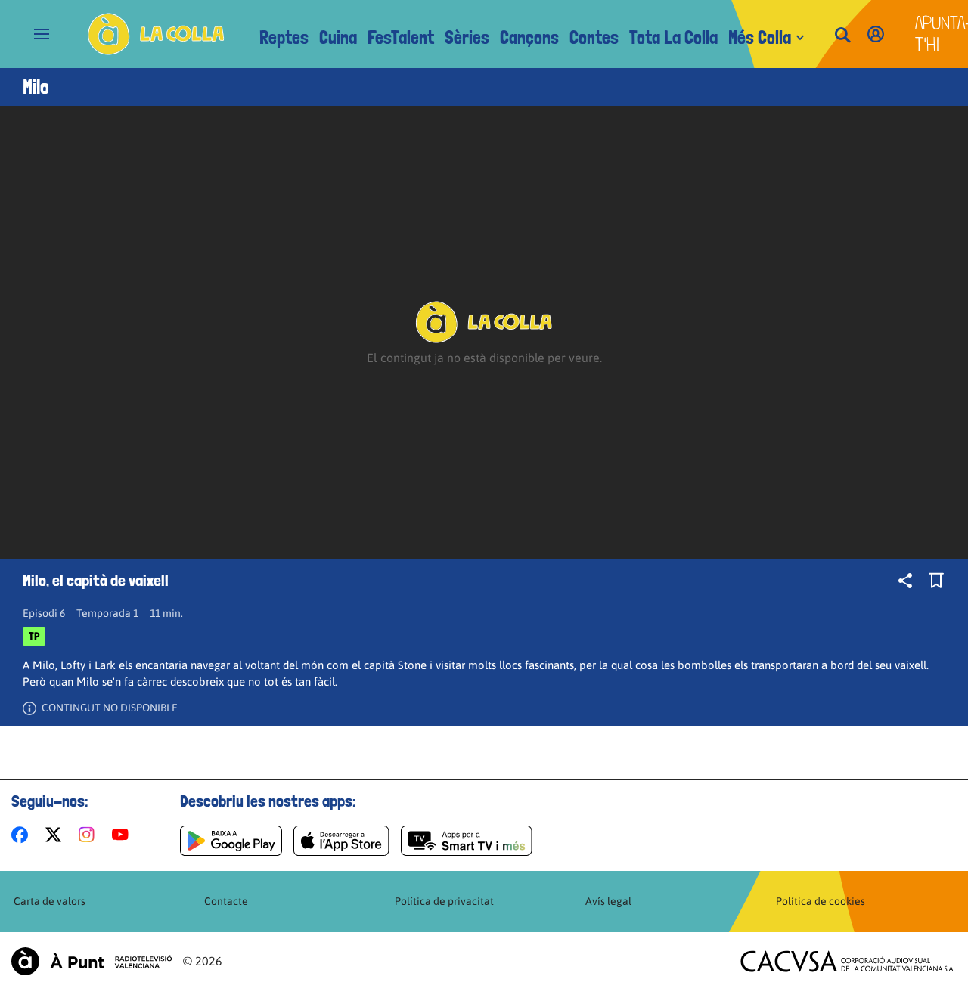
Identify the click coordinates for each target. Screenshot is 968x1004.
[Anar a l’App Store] (341, 841)
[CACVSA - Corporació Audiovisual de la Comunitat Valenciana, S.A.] (848, 961)
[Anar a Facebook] (22, 835)
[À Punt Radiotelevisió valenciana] (91, 961)
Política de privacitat (444, 901)
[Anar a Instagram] (90, 835)
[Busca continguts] (842, 36)
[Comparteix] (905, 580)
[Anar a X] (56, 835)
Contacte (226, 901)
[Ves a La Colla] (156, 34)
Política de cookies (820, 901)
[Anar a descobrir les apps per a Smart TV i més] (466, 841)
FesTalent (401, 37)
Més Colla (759, 37)
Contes (594, 37)
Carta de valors (49, 901)
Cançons (529, 37)
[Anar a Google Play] (231, 841)
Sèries (467, 37)
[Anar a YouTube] (123, 835)
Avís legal (608, 901)
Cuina (338, 37)
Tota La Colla (673, 37)
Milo (36, 87)
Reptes (284, 37)
